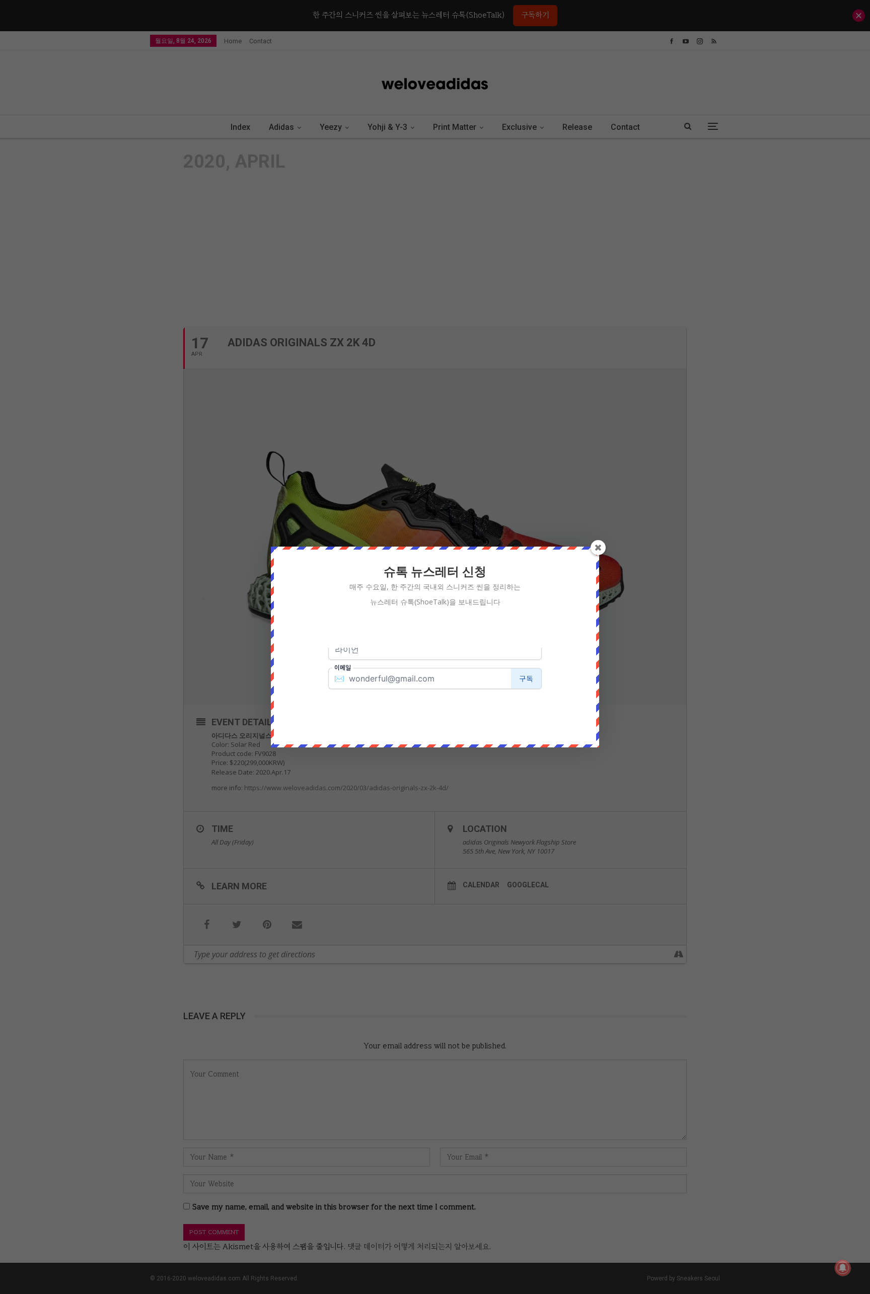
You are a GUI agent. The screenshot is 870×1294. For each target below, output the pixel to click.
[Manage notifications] (843, 1268)
